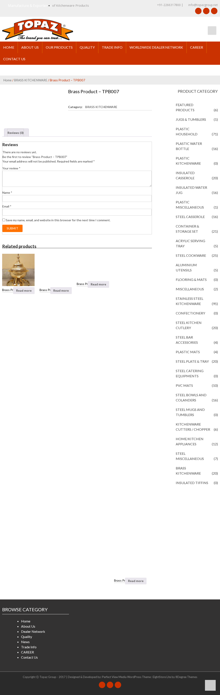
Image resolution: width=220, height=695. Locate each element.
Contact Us (14, 59)
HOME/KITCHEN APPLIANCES (189, 441)
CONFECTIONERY (190, 313)
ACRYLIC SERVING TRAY (190, 243)
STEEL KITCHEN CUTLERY (189, 325)
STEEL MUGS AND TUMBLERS (190, 412)
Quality (87, 47)
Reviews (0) (16, 133)
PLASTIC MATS (188, 352)
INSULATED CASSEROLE (185, 175)
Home (8, 47)
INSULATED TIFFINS (192, 483)
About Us (30, 47)
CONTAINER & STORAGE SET (187, 228)
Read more (24, 290)
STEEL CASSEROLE (190, 217)
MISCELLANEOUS (190, 289)
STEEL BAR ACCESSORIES (187, 339)
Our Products (59, 47)
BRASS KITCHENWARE (30, 80)
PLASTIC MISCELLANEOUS (190, 204)
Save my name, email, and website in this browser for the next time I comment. (58, 220)
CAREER (196, 47)
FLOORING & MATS (191, 279)
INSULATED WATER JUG (191, 190)
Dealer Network (33, 631)
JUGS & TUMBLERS (191, 119)
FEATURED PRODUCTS (185, 107)
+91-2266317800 (169, 5)
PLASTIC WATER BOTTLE (189, 146)
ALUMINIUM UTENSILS (186, 267)
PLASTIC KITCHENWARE (188, 160)
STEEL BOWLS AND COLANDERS (191, 397)
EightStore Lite (162, 677)
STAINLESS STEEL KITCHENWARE (189, 301)
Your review (11, 168)
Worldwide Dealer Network (156, 47)
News (25, 642)
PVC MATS (184, 385)
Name (7, 192)
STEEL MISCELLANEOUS (190, 456)
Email (6, 206)
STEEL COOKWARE (191, 255)
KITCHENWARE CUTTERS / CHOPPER (193, 426)
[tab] (16, 132)
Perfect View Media (114, 677)
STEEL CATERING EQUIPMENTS (189, 373)
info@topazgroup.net (203, 5)
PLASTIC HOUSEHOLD (186, 131)
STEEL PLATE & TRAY (192, 361)
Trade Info (112, 47)
